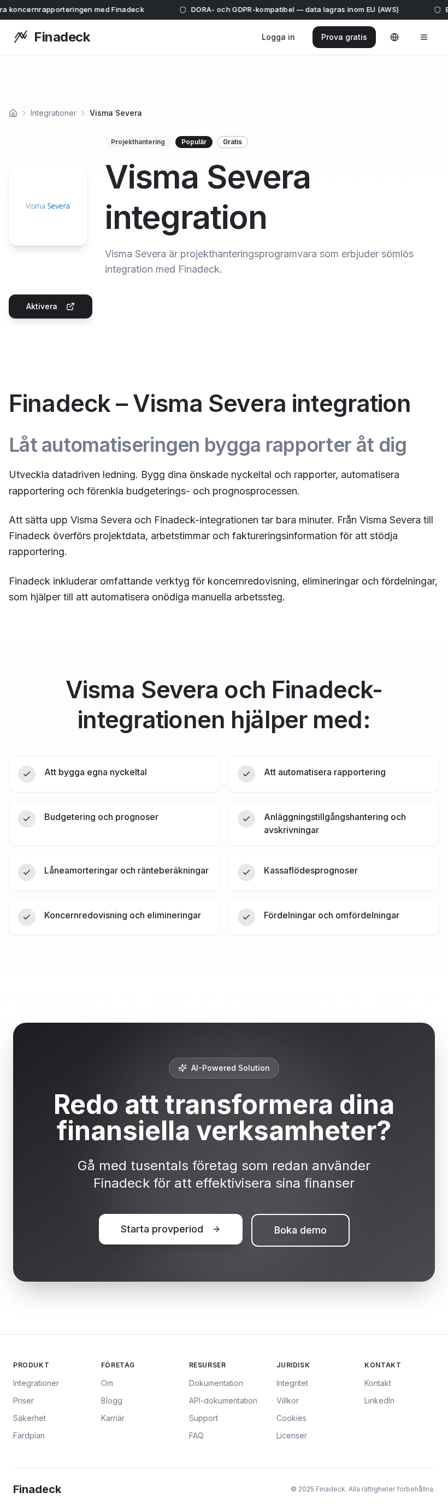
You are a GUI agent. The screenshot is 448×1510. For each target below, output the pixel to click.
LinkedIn (379, 1400)
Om (107, 1383)
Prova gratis (344, 37)
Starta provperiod (162, 1229)
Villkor (287, 1400)
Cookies (291, 1418)
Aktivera (41, 306)
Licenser (291, 1435)
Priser (23, 1400)
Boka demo (300, 1230)
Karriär (113, 1418)
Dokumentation (216, 1383)
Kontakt (377, 1383)
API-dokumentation (223, 1400)
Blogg (111, 1400)
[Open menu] (424, 37)
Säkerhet (29, 1418)
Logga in (278, 37)
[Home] (13, 113)
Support (203, 1418)
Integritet (292, 1383)
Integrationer (53, 112)
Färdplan (29, 1435)
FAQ (196, 1435)
